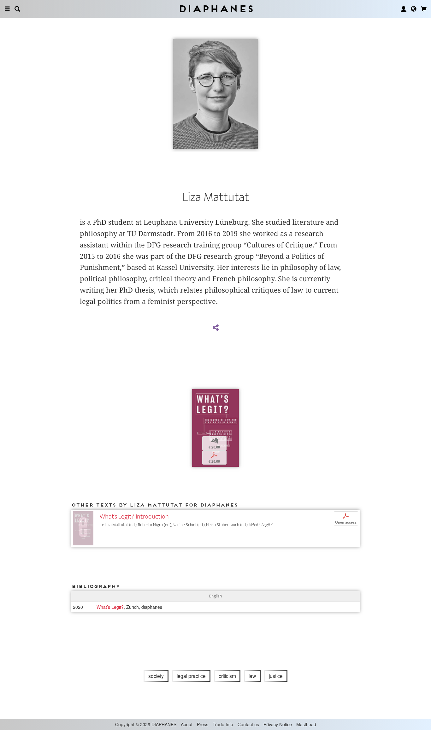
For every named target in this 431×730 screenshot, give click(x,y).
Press (202, 724)
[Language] (413, 9)
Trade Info (223, 724)
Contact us (248, 724)
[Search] (17, 9)
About (186, 724)
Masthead (306, 724)
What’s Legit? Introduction (134, 516)
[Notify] (197, 394)
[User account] (403, 9)
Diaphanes (216, 8)
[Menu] (7, 9)
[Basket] (424, 9)
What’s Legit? (110, 607)
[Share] (215, 327)
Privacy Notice (277, 724)
